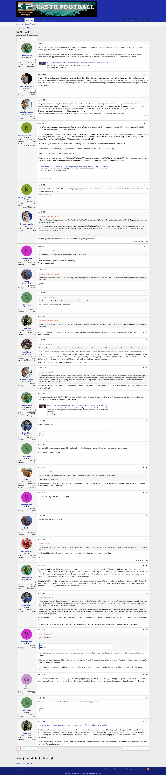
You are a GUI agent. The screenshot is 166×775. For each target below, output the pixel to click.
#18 (147, 516)
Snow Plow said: (44, 634)
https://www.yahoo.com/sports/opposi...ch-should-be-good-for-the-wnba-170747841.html (73, 725)
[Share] (144, 43)
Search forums (30, 24)
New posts (19, 24)
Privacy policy (130, 769)
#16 (147, 467)
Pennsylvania (31, 66)
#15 (147, 444)
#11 (147, 340)
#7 (147, 246)
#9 (147, 293)
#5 (147, 185)
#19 (147, 539)
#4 (147, 123)
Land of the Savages (29, 145)
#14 (147, 421)
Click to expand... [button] (93, 235)
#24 (147, 698)
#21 (147, 593)
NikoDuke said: (44, 472)
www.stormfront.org (44, 178)
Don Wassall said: (45, 598)
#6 (147, 212)
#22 (147, 630)
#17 (147, 493)
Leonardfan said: (45, 344)
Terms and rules (119, 769)
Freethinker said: (45, 372)
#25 (147, 721)
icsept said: (43, 544)
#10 (147, 316)
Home (20, 20)
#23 (147, 675)
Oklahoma (32, 487)
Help (138, 769)
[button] (46, 20)
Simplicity (21, 769)
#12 (147, 368)
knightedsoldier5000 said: (48, 216)
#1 (147, 43)
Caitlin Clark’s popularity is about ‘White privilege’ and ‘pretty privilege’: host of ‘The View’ (74, 166)
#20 (147, 565)
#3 (147, 100)
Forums (29, 20)
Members (53, 20)
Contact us (108, 769)
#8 (147, 270)
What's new (40, 20)
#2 (147, 74)
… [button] (26, 39)
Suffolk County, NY (30, 360)
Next (33, 39)
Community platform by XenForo (83, 773)
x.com (41, 433)
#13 (147, 393)
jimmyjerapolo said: (46, 251)
